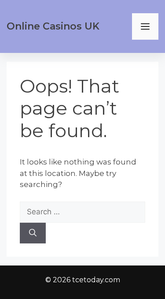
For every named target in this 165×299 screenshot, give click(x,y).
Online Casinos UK (53, 26)
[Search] (33, 233)
